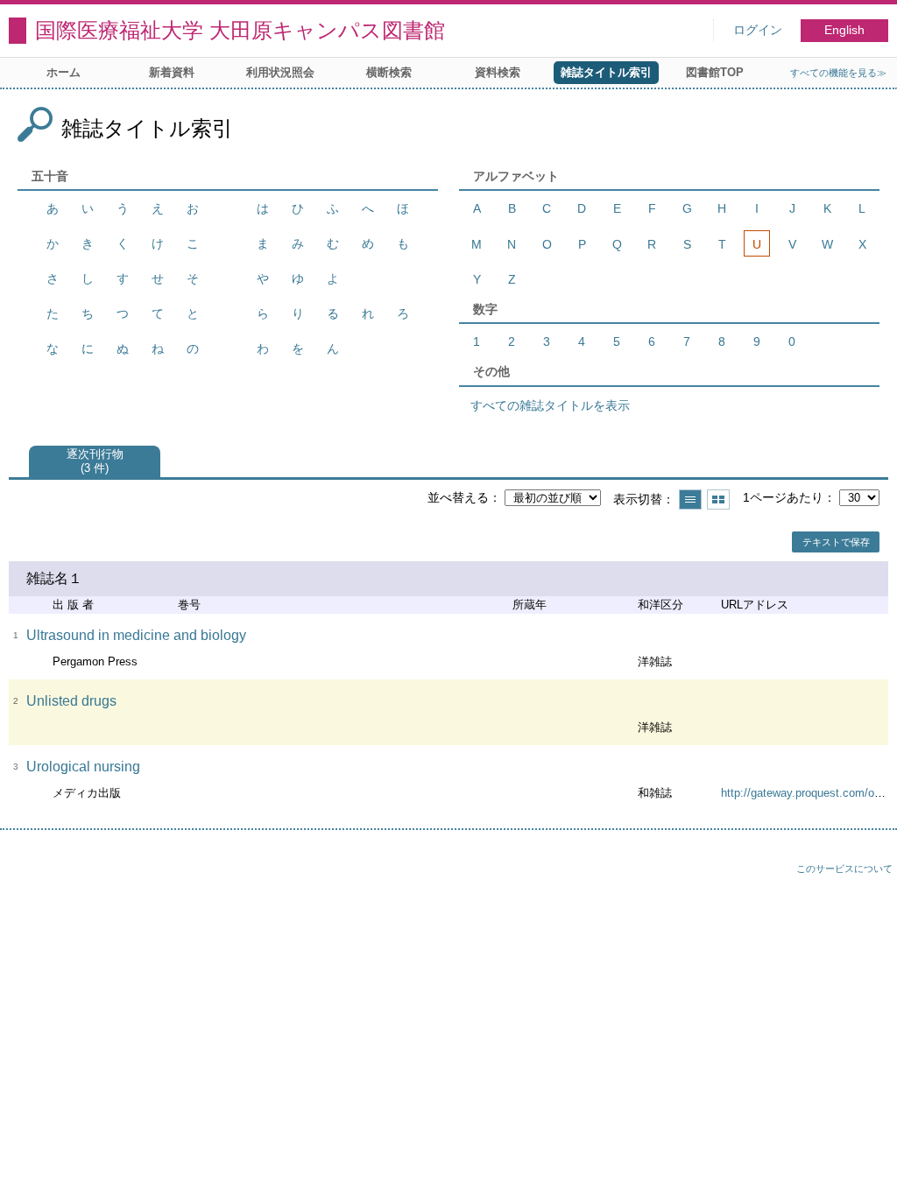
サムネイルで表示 (718, 499)
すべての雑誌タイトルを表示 (550, 405)
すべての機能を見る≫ (838, 72)
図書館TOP (715, 72)
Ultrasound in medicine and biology (136, 635)
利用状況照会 (280, 72)
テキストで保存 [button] (836, 542)
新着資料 (171, 72)
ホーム (63, 72)
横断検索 (389, 72)
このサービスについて (844, 868)
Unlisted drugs (71, 700)
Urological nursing (83, 766)
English (844, 30)
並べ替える (458, 497)
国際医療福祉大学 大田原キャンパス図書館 (240, 30)
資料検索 (497, 72)
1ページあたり (783, 497)
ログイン (757, 30)
